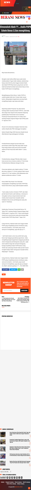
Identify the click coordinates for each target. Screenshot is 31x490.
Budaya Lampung (20, 484)
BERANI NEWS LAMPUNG (18, 487)
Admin (17, 3)
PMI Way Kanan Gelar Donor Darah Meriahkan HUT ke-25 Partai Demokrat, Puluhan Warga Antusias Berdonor (20, 454)
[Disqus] (15, 369)
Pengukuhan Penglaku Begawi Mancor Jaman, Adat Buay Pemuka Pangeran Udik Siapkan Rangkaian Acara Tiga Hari (20, 441)
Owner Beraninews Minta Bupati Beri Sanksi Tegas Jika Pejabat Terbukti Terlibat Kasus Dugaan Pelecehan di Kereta (20, 434)
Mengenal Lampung (10, 482)
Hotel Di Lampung (26, 482)
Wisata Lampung (18, 482)
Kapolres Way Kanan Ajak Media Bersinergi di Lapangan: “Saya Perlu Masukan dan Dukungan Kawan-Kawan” (20, 462)
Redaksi (2, 482)
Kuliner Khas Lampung (11, 484)
